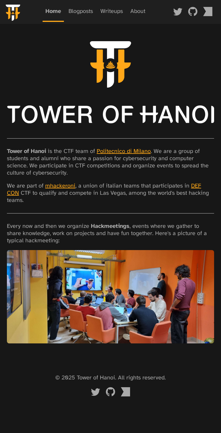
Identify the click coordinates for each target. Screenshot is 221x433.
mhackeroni (60, 186)
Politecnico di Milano (124, 151)
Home (53, 11)
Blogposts (80, 11)
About (137, 11)
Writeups (111, 11)
